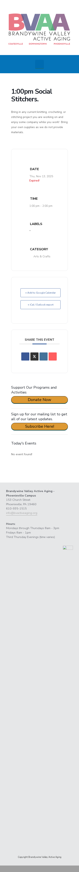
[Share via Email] (53, 356)
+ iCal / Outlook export (40, 304)
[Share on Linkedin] (44, 356)
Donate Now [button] (39, 399)
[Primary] (39, 64)
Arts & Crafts (41, 256)
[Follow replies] (19, 470)
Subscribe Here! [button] (39, 426)
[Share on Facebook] (25, 356)
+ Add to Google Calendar (40, 292)
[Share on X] (34, 356)
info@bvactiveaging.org (21, 513)
